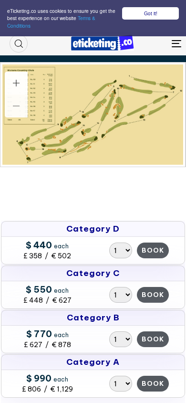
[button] (19, 43)
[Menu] (153, 43)
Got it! (150, 13)
